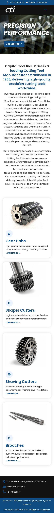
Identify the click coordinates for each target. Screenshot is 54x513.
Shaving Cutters (21, 381)
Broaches (15, 445)
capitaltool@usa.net (38, 2)
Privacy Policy (10, 509)
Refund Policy (24, 509)
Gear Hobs (16, 241)
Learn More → (13, 253)
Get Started (12, 43)
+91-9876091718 (17, 2)
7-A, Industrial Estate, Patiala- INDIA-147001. (26, 481)
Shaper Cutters (20, 310)
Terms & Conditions (41, 509)
